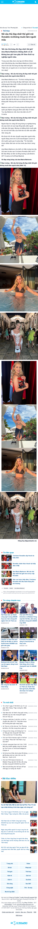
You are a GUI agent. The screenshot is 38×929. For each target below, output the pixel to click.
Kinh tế (10, 875)
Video (28, 863)
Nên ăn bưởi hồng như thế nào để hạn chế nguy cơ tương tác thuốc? (20, 768)
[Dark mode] (35, 1)
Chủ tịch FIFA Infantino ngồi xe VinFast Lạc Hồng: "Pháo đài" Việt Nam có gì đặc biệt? (20, 739)
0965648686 (8, 904)
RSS (35, 912)
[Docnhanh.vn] (19, 923)
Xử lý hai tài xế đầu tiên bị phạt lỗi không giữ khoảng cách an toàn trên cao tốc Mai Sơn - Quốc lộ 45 (20, 755)
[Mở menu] (2, 1)
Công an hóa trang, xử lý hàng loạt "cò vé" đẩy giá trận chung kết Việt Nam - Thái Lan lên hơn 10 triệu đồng (20, 733)
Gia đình (28, 879)
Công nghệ (9, 887)
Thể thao (28, 871)
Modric (11, 588)
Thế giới (9, 871)
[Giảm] (11, 44)
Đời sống (10, 883)
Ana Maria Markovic (19, 588)
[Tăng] (17, 44)
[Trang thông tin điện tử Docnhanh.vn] (18, 2)
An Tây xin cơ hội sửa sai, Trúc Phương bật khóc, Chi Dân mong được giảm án (20, 727)
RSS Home (19, 915)
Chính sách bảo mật (8, 912)
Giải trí (10, 879)
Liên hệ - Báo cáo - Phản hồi (23, 912)
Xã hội (10, 867)
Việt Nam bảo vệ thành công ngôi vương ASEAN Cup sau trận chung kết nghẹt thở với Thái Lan (20, 715)
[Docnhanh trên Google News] (5, 44)
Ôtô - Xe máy (28, 887)
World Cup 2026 (9, 891)
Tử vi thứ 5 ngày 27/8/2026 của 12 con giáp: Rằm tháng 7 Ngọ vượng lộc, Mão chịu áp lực (20, 708)
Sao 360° (28, 883)
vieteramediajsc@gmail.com (25, 904)
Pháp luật (28, 867)
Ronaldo (6, 588)
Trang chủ (10, 863)
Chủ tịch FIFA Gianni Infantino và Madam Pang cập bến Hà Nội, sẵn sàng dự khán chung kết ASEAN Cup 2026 (20, 762)
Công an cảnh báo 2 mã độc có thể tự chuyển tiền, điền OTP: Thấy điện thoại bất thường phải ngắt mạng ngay (20, 721)
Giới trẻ (28, 875)
